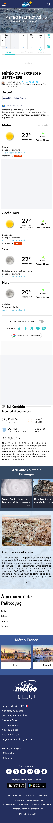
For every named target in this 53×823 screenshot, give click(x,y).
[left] (3, 40)
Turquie (9, 10)
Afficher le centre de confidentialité (28, 809)
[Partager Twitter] (32, 328)
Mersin (28, 10)
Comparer (42, 52)
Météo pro (7, 758)
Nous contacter (10, 734)
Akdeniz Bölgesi (19, 10)
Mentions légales (13, 795)
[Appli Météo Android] (37, 786)
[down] (26, 582)
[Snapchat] (23, 771)
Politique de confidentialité (16, 804)
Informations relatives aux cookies (28, 800)
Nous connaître (10, 725)
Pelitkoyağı (35, 10)
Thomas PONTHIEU (30, 82)
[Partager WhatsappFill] (44, 328)
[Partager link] (19, 328)
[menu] (4, 4)
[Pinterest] (37, 771)
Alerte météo (9, 720)
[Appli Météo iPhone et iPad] (16, 786)
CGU (25, 795)
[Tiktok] (44, 771)
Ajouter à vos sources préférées (28, 335)
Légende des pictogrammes (18, 739)
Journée (10, 52)
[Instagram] (30, 771)
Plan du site (42, 795)
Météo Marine (9, 753)
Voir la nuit (43, 125)
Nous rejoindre (10, 730)
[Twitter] (16, 771)
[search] (48, 4)
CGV (32, 795)
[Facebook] (9, 771)
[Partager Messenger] (38, 328)
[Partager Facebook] (26, 328)
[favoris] (45, 17)
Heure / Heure (25, 52)
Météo (3, 10)
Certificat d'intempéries (15, 715)
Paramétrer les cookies (41, 804)
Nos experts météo (12, 711)
